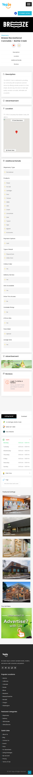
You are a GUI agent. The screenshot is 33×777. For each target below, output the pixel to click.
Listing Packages (7, 752)
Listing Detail (9, 416)
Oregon (5, 702)
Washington (6, 705)
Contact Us (6, 740)
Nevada (5, 699)
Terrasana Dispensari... (12, 577)
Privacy (5, 759)
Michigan (11, 422)
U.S (7, 422)
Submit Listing (25, 13)
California (5, 681)
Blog (4, 737)
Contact (24, 416)
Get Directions (18, 120)
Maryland (5, 693)
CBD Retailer (6, 721)
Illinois (4, 690)
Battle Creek (17, 422)
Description (16, 52)
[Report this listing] (19, 45)
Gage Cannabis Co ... (12, 512)
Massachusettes (7, 696)
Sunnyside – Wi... (10, 555)
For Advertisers (7, 749)
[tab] (16, 74)
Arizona (5, 678)
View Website (10, 432)
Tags (7, 480)
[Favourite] (14, 45)
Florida (4, 687)
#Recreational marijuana (11, 483)
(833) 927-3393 (10, 427)
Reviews (16, 64)
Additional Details (16, 60)
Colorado (5, 684)
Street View (10, 150)
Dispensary (5, 35)
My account (6, 756)
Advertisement (12, 101)
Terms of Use (6, 762)
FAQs (4, 746)
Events (4, 743)
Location (16, 56)
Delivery (5, 718)
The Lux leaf (8, 600)
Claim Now (9, 473)
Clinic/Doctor (6, 724)
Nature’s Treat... (10, 534)
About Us (5, 734)
